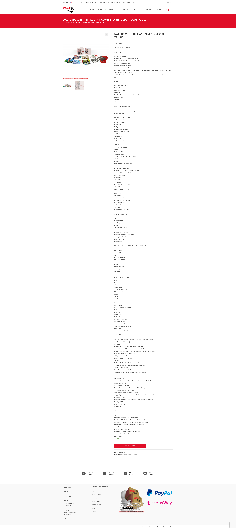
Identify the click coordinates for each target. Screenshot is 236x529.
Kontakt (94, 508)
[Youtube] (172, 3)
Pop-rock (121, 456)
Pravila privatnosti (97, 498)
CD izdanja (129, 454)
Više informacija (69, 519)
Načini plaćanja (96, 494)
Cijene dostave (152, 527)
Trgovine (94, 511)
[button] (106, 34)
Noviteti (135, 454)
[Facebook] (168, 3)
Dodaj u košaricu (130, 445)
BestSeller (123, 454)
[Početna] (63, 22)
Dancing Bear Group (168, 527)
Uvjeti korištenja (96, 501)
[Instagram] (170, 3)
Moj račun (65, 2)
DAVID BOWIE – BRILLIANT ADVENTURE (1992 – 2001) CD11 (89, 22)
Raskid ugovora (96, 504)
